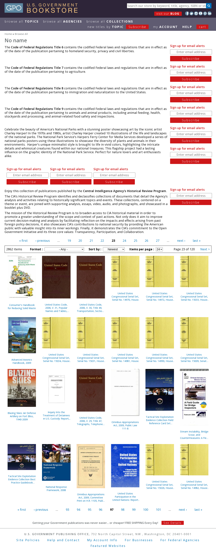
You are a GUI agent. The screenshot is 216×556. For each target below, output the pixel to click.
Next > (205, 249)
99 (134, 510)
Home (8, 34)
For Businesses (139, 540)
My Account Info (102, 540)
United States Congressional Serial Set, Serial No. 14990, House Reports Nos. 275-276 (159, 358)
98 (122, 510)
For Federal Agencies (180, 540)
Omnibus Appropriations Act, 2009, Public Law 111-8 (125, 425)
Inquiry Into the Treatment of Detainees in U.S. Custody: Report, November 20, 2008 (56, 415)
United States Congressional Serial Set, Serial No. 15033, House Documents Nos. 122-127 (194, 296)
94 (78, 510)
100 (145, 510)
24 (124, 241)
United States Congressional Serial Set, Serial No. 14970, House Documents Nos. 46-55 (125, 296)
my (165, 27)
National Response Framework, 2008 (56, 488)
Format (36, 249)
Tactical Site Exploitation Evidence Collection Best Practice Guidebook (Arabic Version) (22, 479)
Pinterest (205, 13)
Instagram (196, 13)
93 (67, 510)
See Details (172, 523)
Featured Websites (108, 546)
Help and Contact (63, 540)
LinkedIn (209, 13)
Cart (202, 27)
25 (135, 241)
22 (102, 241)
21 (91, 241)
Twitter (192, 13)
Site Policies (28, 540)
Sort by (94, 249)
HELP (187, 27)
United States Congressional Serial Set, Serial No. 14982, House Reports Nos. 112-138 (194, 485)
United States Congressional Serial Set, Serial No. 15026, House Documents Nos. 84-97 (159, 485)
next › (181, 241)
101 (158, 510)
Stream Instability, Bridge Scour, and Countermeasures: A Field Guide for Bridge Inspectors (194, 435)
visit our (168, 13)
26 (146, 241)
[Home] (43, 12)
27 (157, 241)
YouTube (200, 13)
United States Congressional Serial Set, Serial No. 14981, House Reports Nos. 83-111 (125, 358)
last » (196, 241)
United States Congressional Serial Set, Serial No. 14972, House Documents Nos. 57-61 (159, 296)
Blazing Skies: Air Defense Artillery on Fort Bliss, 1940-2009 (22, 416)
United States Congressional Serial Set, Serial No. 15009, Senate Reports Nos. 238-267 (194, 358)
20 (80, 241)
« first (23, 241)
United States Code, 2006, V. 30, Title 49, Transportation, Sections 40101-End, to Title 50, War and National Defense (91, 308)
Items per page (141, 249)
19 (69, 241)
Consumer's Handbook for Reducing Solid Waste (22, 306)
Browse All (22, 21)
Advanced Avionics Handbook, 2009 (21, 361)
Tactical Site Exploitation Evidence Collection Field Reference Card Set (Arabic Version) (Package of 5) (160, 420)
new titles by (116, 27)
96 (100, 510)
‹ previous (42, 241)
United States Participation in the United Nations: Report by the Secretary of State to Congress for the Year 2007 (125, 496)
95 (89, 510)
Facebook (187, 13)
